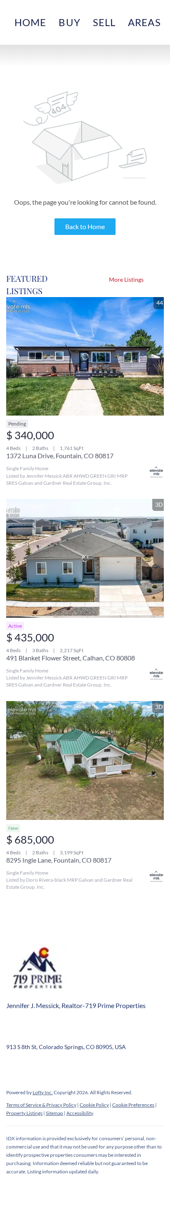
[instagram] (78, 1065)
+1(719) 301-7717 (29, 1034)
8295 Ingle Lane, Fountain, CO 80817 (58, 860)
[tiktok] (111, 1065)
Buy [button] (69, 22)
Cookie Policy (94, 1105)
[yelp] (62, 1065)
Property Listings (24, 1113)
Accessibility (79, 1113)
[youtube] (95, 1065)
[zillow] (45, 1065)
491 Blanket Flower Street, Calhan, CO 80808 (70, 658)
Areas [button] (144, 22)
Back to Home (85, 226)
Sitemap (54, 1113)
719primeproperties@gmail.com (105, 1034)
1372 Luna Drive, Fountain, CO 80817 (59, 455)
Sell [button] (104, 22)
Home (30, 22)
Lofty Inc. (43, 1092)
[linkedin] (29, 1065)
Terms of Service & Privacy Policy (41, 1105)
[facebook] (12, 1065)
